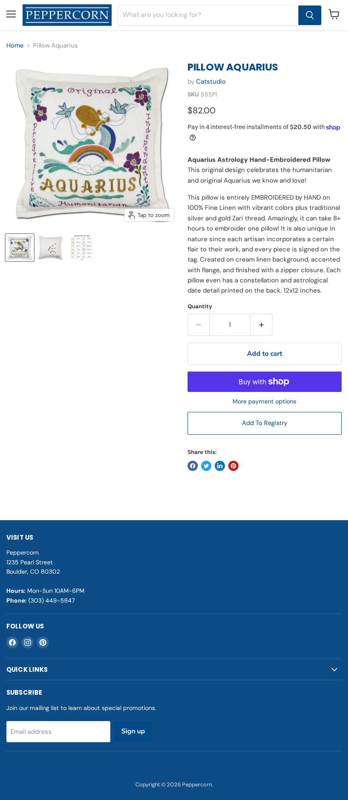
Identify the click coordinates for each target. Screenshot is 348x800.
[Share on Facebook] (193, 466)
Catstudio (211, 81)
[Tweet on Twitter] (206, 466)
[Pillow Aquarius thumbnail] (20, 247)
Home (15, 45)
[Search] (309, 15)
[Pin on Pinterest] (233, 466)
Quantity (200, 306)
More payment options (264, 401)
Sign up (133, 731)
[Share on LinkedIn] (220, 466)
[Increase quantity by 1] (261, 325)
